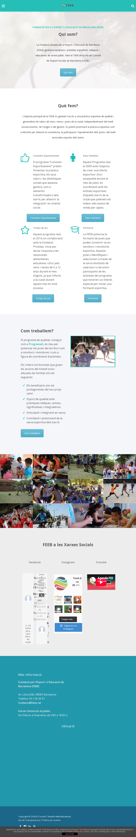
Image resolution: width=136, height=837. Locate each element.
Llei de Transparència (29, 820)
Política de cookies (51, 820)
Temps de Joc (43, 298)
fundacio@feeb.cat (29, 703)
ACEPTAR (70, 834)
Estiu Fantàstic (93, 217)
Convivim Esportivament (43, 217)
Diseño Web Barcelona (59, 816)
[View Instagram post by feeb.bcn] (60, 601)
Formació (93, 298)
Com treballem (32, 433)
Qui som (68, 72)
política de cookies (81, 831)
